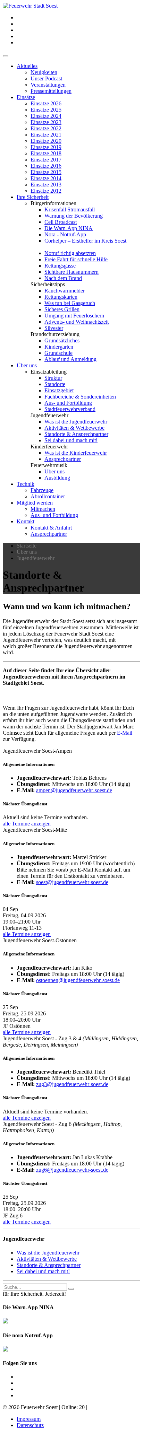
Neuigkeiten (44, 72)
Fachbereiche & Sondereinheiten (80, 397)
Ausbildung (57, 478)
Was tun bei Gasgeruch (69, 303)
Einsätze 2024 (46, 116)
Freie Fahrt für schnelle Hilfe (76, 259)
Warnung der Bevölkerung (73, 216)
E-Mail (124, 733)
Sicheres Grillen (61, 309)
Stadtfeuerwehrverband (69, 409)
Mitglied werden (35, 503)
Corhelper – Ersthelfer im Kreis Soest (85, 241)
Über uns (27, 365)
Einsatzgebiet (59, 390)
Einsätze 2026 (46, 103)
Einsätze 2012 (46, 191)
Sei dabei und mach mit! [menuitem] (43, 1271)
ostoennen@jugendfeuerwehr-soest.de (78, 980)
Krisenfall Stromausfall (69, 209)
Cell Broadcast (60, 222)
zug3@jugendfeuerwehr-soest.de (72, 1084)
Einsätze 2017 (46, 160)
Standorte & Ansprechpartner (76, 434)
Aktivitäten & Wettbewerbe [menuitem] (47, 1259)
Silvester (53, 328)
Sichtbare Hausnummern (71, 272)
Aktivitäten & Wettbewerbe (74, 428)
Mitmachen (43, 509)
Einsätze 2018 (46, 153)
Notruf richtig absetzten (70, 253)
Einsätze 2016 (46, 166)
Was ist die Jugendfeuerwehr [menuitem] (48, 1253)
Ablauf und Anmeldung (70, 359)
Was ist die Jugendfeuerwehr (75, 422)
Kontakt (25, 521)
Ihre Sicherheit (33, 197)
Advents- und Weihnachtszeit (76, 322)
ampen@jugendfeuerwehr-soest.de (74, 790)
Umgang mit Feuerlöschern (74, 315)
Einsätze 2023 (46, 122)
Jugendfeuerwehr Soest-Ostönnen (40, 940)
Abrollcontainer (48, 496)
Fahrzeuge (42, 490)
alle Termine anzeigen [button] (27, 824)
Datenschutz (30, 1425)
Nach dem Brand (63, 278)
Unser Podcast (46, 78)
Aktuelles (27, 66)
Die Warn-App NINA (68, 228)
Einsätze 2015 (46, 172)
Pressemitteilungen (51, 91)
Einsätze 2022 (46, 128)
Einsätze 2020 (46, 141)
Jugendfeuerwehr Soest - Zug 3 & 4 (70, 1041)
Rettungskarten (60, 297)
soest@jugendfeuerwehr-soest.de (72, 882)
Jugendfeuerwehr (35, 558)
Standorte (54, 384)
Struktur (53, 378)
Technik (25, 484)
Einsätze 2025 (46, 110)
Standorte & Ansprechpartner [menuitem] (49, 1265)
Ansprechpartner (62, 459)
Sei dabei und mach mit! (71, 440)
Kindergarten (58, 347)
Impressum (29, 1419)
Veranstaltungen (48, 85)
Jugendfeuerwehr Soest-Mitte (35, 830)
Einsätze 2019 (46, 147)
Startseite (26, 546)
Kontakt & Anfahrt (51, 528)
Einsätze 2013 (46, 184)
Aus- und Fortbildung (68, 403)
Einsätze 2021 (46, 135)
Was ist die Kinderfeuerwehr (75, 453)
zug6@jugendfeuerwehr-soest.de (72, 1170)
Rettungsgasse (60, 266)
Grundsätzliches (61, 340)
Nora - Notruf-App (65, 234)
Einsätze (26, 97)
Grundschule (58, 353)
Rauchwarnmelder (64, 291)
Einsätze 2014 (46, 178)
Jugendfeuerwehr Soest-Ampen (37, 751)
